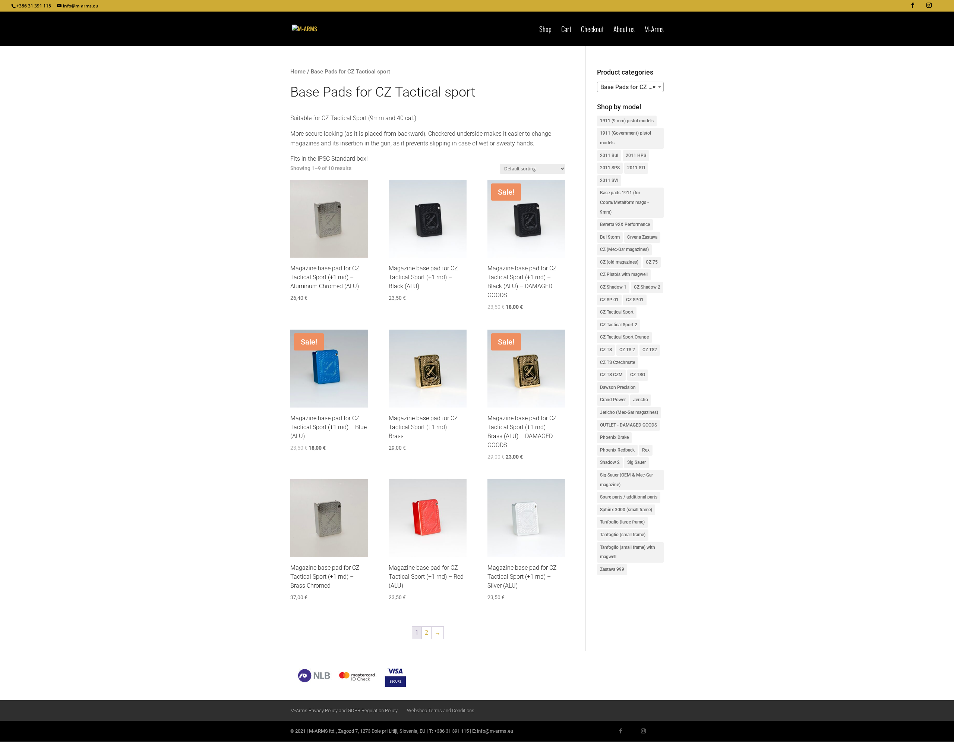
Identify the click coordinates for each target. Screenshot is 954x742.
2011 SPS (610, 167)
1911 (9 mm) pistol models (627, 120)
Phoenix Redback (617, 450)
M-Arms (654, 30)
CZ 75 (652, 262)
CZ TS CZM (611, 374)
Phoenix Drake (614, 437)
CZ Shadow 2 (647, 287)
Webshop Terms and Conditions (440, 710)
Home (298, 71)
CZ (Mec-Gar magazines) (624, 249)
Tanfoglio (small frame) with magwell (627, 552)
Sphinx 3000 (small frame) (626, 509)
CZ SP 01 (609, 299)
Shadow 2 (610, 462)
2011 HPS (636, 155)
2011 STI (636, 167)
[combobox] (630, 87)
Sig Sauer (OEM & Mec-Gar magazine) (626, 479)
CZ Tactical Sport (617, 312)
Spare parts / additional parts (628, 497)
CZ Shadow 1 (613, 287)
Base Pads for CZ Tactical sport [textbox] (631, 87)
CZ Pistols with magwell (624, 274)
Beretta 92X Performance (625, 224)
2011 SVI (609, 180)
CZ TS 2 (627, 349)
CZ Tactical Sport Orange (624, 337)
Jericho (640, 399)
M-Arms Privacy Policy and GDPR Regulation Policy (344, 710)
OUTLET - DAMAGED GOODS (628, 425)
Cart (566, 30)
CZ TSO (637, 374)
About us (624, 30)
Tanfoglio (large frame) (622, 522)
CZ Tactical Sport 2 (618, 324)
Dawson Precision (618, 387)
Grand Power (613, 399)
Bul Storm (610, 237)
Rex (646, 450)
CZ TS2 (649, 349)
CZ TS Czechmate (617, 362)
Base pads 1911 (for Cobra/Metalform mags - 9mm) (624, 202)
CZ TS (606, 349)
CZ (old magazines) (619, 262)
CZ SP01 (635, 299)
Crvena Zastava (642, 237)
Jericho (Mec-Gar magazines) (629, 412)
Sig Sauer (636, 462)
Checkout (592, 30)
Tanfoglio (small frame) (622, 534)
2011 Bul (609, 155)
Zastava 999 (612, 569)
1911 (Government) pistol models (625, 138)
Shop (545, 30)
